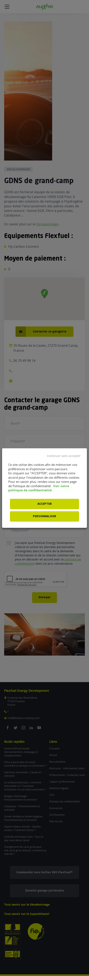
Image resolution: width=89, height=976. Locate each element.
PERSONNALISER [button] (44, 516)
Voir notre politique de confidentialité (38, 488)
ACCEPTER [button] (44, 503)
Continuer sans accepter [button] (64, 455)
